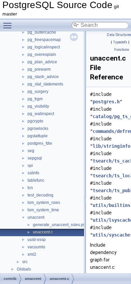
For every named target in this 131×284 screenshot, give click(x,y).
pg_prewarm (39, 69)
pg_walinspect (41, 113)
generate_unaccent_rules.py (59, 224)
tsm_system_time (43, 210)
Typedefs (120, 42)
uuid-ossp (37, 239)
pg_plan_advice (42, 62)
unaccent (36, 217)
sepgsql (35, 158)
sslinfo (33, 173)
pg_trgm (35, 99)
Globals (24, 269)
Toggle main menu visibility (9, 25)
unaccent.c (43, 232)
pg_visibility (38, 106)
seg (31, 150)
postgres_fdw (40, 143)
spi (30, 165)
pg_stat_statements (45, 84)
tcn (30, 187)
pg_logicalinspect (44, 47)
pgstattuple (38, 136)
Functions (121, 49)
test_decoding (40, 195)
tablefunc (36, 180)
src (25, 261)
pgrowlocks (38, 128)
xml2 (32, 254)
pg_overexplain (42, 54)
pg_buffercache (42, 32)
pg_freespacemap (44, 39)
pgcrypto (35, 121)
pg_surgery (38, 91)
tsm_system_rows (44, 202)
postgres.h (106, 101)
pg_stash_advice (43, 76)
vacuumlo (36, 247)
